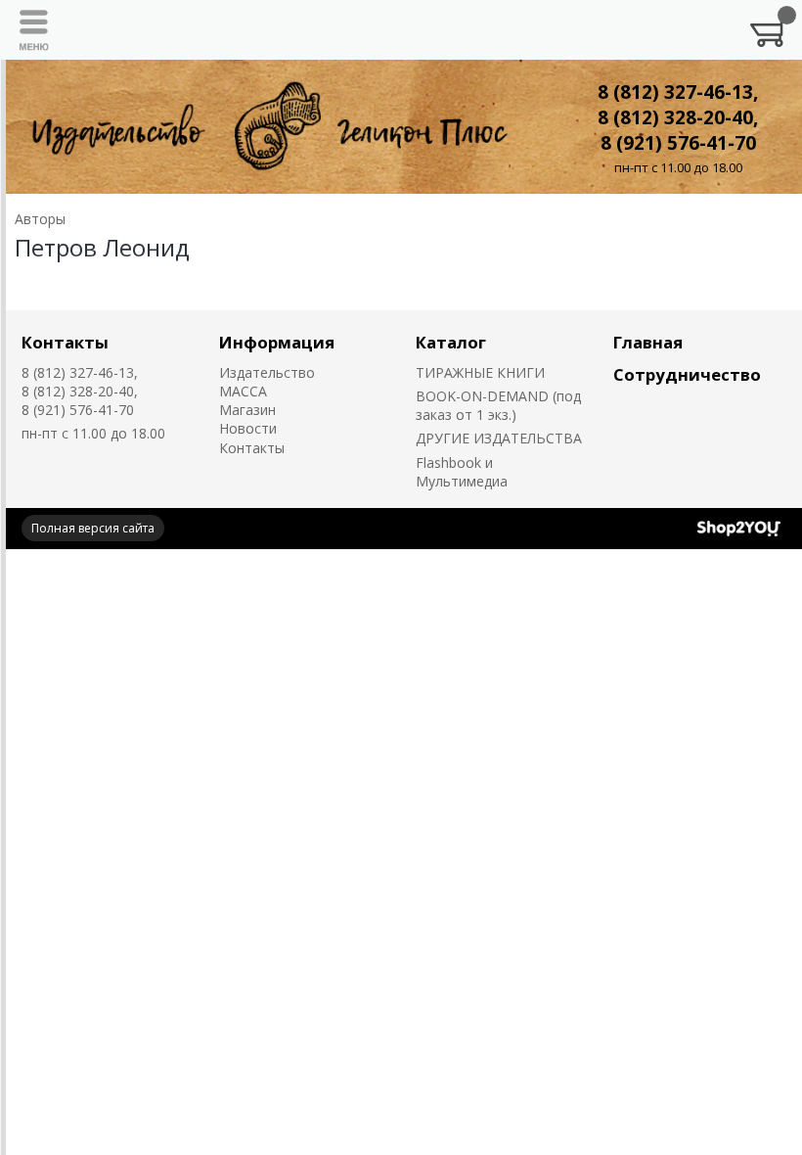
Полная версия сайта (93, 528)
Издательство (267, 372)
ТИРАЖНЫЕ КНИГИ (480, 372)
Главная (648, 342)
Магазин (247, 409)
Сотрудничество (687, 374)
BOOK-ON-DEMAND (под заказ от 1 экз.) (498, 405)
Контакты (65, 342)
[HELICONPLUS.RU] (266, 126)
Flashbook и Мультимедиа (462, 471)
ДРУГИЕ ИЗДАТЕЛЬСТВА (499, 438)
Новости (248, 428)
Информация (276, 342)
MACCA (243, 391)
